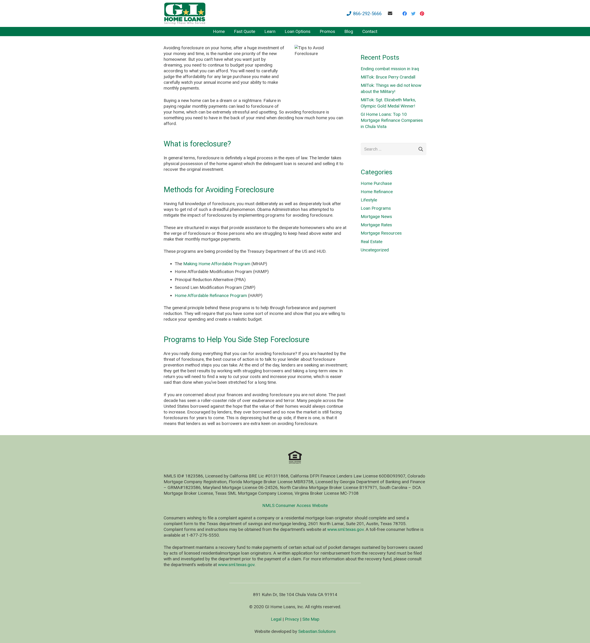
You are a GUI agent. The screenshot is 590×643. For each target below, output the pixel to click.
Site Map (310, 619)
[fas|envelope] (391, 13)
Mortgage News (376, 216)
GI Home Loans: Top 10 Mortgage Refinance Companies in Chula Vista (392, 120)
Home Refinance (377, 191)
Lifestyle (369, 200)
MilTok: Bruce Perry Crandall (388, 77)
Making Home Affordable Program (216, 263)
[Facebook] (404, 13)
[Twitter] (413, 13)
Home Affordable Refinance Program (211, 295)
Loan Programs (376, 208)
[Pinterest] (422, 13)
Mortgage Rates (376, 224)
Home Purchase (376, 183)
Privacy (292, 619)
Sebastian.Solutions (317, 631)
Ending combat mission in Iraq (390, 68)
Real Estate (371, 241)
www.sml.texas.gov (345, 529)
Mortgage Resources (381, 233)
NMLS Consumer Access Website (295, 505)
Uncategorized (375, 250)
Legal (276, 619)
